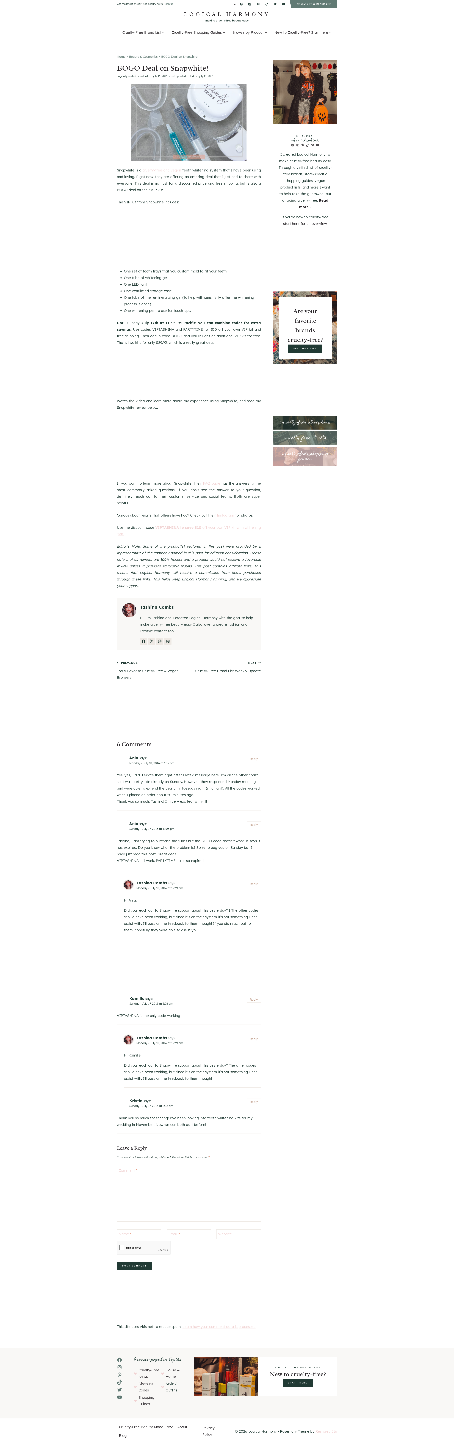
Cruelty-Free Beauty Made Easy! (146, 1427)
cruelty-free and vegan (161, 170)
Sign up (169, 4)
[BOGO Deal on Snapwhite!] (189, 122)
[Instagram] (250, 4)
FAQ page (211, 483)
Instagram (225, 515)
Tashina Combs (151, 882)
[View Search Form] (235, 4)
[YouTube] (284, 4)
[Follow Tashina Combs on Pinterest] (167, 641)
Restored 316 (326, 1431)
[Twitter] (275, 4)
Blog (123, 1435)
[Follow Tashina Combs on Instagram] (159, 641)
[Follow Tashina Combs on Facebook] (143, 641)
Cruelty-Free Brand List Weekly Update (228, 667)
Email (174, 1234)
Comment (128, 1170)
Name (125, 1234)
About (182, 1427)
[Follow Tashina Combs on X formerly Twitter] (151, 641)
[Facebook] (241, 4)
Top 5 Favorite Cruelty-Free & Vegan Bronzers (147, 670)
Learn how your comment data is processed (219, 1326)
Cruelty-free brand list (314, 4)
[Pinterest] (258, 4)
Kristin (135, 1100)
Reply (254, 759)
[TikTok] (267, 4)
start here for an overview (305, 223)
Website (225, 1234)
